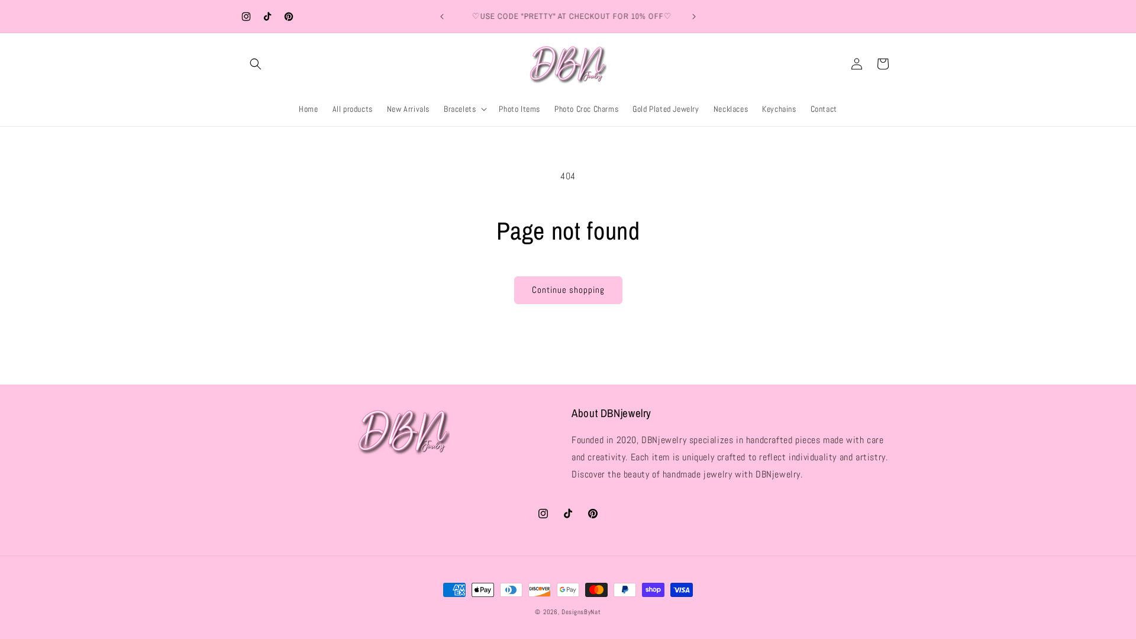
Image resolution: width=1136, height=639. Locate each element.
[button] (256, 64)
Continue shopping (568, 289)
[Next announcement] (694, 16)
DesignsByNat (581, 612)
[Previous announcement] (442, 16)
